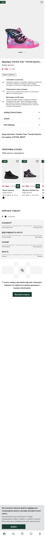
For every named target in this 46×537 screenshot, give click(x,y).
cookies (30, 508)
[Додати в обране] (42, 2)
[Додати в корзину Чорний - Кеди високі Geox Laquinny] (18, 186)
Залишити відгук (22, 294)
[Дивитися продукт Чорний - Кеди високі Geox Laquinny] (11, 170)
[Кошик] (22, 533)
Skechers (6, 62)
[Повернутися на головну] (4, 533)
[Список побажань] (31, 533)
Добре (14, 527)
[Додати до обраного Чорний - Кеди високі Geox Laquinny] (17, 161)
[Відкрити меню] (13, 533)
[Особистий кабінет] (40, 533)
